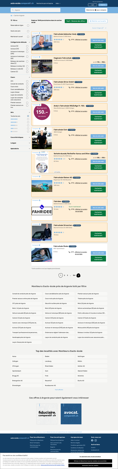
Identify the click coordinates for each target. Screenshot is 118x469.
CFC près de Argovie (18, 303)
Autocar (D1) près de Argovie (21, 327)
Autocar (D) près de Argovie (54, 323)
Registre (103, 4)
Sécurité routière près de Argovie (56, 303)
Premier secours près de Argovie (88, 294)
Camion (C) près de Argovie (21, 318)
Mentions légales (75, 443)
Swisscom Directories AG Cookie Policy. (53, 465)
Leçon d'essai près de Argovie (22, 342)
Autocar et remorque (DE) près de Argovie (91, 323)
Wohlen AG (81, 366)
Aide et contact (75, 440)
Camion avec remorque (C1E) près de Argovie (24, 323)
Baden (47, 356)
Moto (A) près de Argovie (86, 303)
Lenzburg (48, 361)
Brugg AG (15, 376)
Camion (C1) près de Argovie (87, 318)
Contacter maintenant (98, 46)
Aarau (14, 356)
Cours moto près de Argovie (54, 298)
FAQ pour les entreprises (57, 440)
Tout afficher (59, 389)
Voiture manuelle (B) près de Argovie (24, 313)
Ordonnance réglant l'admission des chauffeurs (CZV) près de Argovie (56, 333)
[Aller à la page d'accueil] (23, 3)
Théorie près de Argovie (85, 298)
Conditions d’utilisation (77, 448)
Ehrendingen (16, 385)
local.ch (93, 447)
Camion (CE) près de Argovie (54, 318)
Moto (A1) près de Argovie (53, 308)
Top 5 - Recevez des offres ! (75, 21)
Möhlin (80, 361)
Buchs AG (81, 380)
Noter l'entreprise (35, 443)
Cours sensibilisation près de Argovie (57, 294)
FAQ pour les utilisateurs (36, 440)
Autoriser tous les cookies (90, 465)
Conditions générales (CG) (78, 445)
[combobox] (37, 10)
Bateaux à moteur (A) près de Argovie (90, 332)
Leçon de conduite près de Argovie (56, 337)
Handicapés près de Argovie (21, 337)
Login (92, 4)
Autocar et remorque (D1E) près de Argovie (59, 327)
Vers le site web (98, 40)
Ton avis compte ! (60, 432)
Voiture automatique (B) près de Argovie (91, 308)
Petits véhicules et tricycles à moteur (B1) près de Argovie (91, 313)
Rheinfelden (49, 366)
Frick (46, 376)
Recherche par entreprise (45, 3)
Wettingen (81, 356)
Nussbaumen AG (50, 385)
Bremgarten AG (17, 380)
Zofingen (15, 361)
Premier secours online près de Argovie (25, 298)
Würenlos (81, 376)
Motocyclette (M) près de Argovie (88, 327)
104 (74, 275)
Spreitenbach (16, 371)
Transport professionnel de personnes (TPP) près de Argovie (24, 333)
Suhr (46, 371)
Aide (57, 3)
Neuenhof (48, 380)
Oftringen (15, 366)
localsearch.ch (95, 450)
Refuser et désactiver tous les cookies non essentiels (90, 461)
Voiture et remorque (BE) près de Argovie (58, 313)
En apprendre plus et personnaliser (90, 456)
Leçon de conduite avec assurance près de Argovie (92, 337)
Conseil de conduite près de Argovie (24, 294)
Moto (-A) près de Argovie (20, 308)
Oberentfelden (82, 371)
